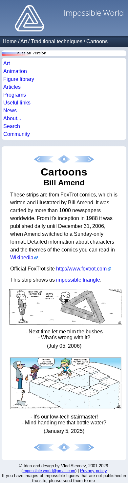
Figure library (18, 79)
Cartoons (97, 41)
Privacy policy (93, 470)
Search (11, 126)
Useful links (17, 102)
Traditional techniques (56, 41)
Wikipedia (21, 257)
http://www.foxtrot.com (81, 268)
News (10, 110)
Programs (14, 95)
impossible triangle (78, 280)
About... (12, 118)
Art (23, 41)
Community (16, 134)
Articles (12, 87)
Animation (15, 71)
